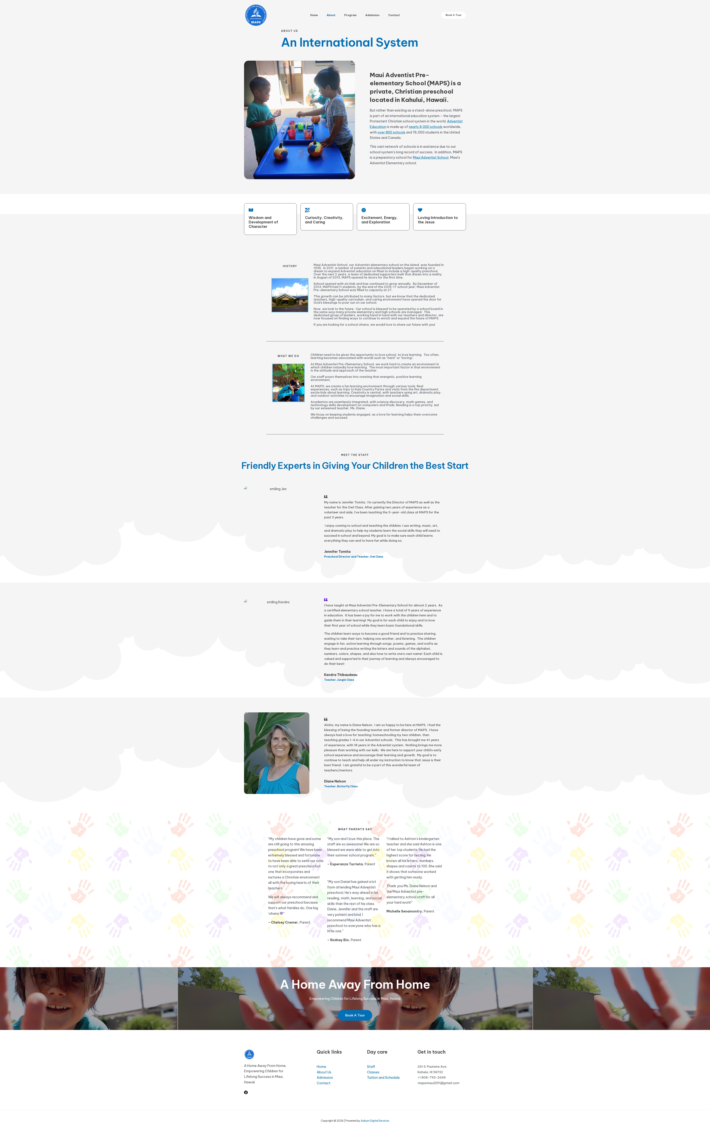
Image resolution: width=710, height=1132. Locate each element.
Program (350, 15)
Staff (371, 1066)
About (331, 15)
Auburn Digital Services (375, 1120)
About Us (324, 1072)
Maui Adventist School (430, 157)
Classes (373, 1072)
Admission (372, 15)
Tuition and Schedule (383, 1077)
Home (314, 15)
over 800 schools (391, 132)
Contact (394, 15)
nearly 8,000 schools (425, 127)
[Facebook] (246, 1092)
